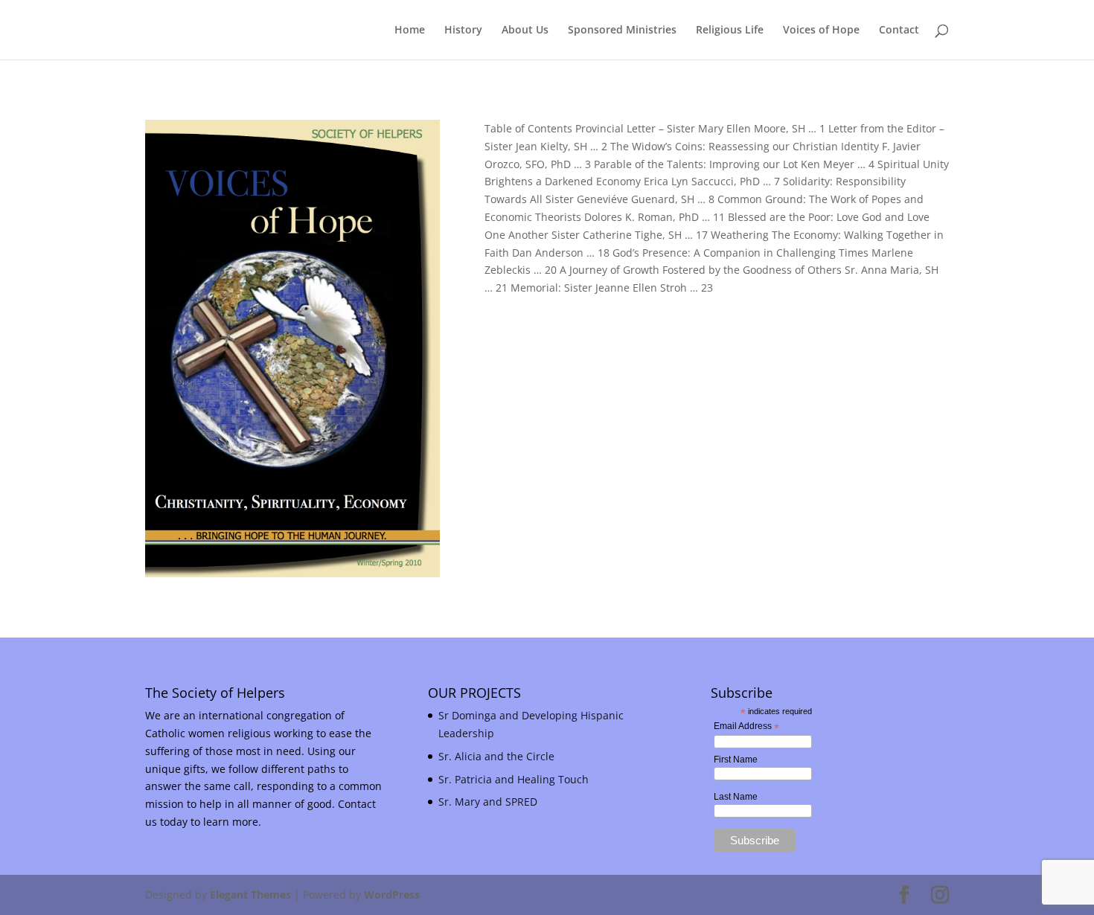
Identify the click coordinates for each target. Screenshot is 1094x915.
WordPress (392, 894)
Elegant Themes (250, 894)
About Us (525, 30)
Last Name (736, 797)
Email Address (746, 727)
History (463, 30)
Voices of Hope (821, 30)
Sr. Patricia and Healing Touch (513, 779)
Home (409, 30)
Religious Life (730, 30)
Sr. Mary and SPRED (487, 801)
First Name (736, 759)
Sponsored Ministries (622, 30)
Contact (899, 30)
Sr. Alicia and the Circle (496, 756)
